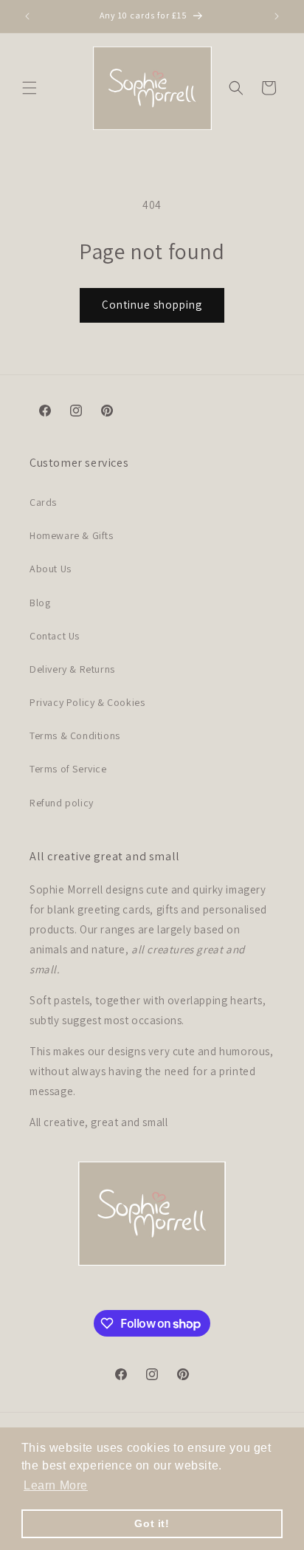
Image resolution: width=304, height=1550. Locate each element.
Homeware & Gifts (72, 535)
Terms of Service (68, 768)
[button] (29, 88)
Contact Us (55, 635)
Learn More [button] (56, 1485)
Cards (43, 502)
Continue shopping (152, 305)
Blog (40, 602)
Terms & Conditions (75, 735)
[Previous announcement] (27, 16)
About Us (51, 568)
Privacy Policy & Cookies (87, 702)
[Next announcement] (276, 16)
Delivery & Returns (72, 669)
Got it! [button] (151, 1523)
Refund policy (62, 802)
